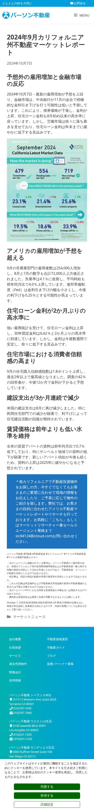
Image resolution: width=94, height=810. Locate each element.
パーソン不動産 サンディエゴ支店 (31, 747)
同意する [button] (47, 786)
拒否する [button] (47, 795)
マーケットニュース (29, 616)
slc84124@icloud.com (34, 535)
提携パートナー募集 (60, 664)
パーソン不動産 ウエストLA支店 (30, 721)
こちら (57, 519)
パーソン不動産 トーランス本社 (30, 695)
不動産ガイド (56, 647)
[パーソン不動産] (26, 15)
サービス (15, 656)
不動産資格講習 (57, 639)
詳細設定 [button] (47, 804)
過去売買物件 (18, 664)
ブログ (51, 656)
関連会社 (15, 672)
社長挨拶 (15, 647)
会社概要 (15, 639)
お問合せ (79, 3)
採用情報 (15, 680)
